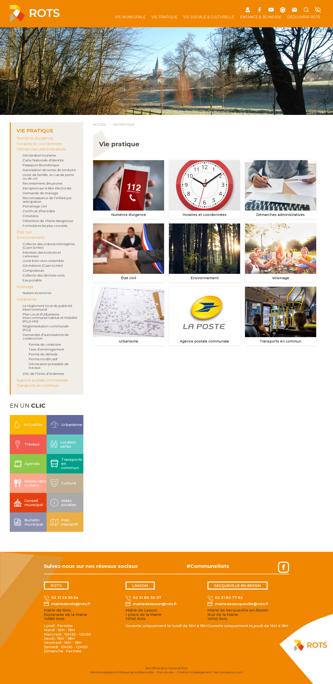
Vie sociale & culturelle (208, 17)
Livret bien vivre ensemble (43, 261)
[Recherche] (306, 10)
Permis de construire (45, 344)
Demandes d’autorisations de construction (46, 336)
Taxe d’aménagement (46, 349)
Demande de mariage (40, 193)
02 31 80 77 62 (229, 597)
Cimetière (31, 216)
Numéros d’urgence (35, 138)
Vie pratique (164, 17)
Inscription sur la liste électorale (47, 188)
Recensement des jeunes (42, 183)
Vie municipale (130, 17)
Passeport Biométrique (41, 165)
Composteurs (33, 270)
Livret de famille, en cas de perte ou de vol (48, 176)
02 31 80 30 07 (147, 597)
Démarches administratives (41, 149)
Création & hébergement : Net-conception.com (210, 672)
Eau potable (32, 280)
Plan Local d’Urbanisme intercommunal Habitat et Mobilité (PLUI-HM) (50, 318)
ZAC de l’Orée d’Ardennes (43, 374)
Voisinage (25, 286)
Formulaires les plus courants (45, 226)
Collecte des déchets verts (44, 275)
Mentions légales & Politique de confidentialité (122, 672)
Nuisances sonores (37, 293)
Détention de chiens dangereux (48, 221)
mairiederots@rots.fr (70, 604)
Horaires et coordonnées (39, 143)
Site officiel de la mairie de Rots (166, 668)
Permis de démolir (43, 354)
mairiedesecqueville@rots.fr (241, 604)
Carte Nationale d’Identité (43, 160)
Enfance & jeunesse (260, 17)
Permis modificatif (43, 359)
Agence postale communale (42, 380)
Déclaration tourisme (39, 155)
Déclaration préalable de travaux (49, 366)
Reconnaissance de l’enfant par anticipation (47, 199)
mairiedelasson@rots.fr (155, 604)
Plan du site (165, 672)
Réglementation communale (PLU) (46, 328)
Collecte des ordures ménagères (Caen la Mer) (49, 246)
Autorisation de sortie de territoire (49, 170)
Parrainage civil (35, 206)
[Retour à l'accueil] (34, 20)
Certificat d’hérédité (39, 211)
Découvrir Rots (303, 17)
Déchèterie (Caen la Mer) (43, 266)
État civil (24, 232)
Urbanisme (27, 299)
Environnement (30, 237)
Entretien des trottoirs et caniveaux (42, 254)
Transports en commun (38, 385)
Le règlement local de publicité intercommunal (47, 307)
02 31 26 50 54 (64, 597)
